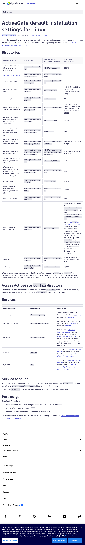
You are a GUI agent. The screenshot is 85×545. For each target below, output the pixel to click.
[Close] (81, 527)
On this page (8, 12)
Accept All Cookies (59, 540)
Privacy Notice (70, 536)
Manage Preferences (10, 540)
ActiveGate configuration (12, 75)
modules (71, 317)
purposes (78, 315)
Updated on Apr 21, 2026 (39, 35)
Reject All (75, 540)
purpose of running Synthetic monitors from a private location (69, 367)
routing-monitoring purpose (67, 336)
